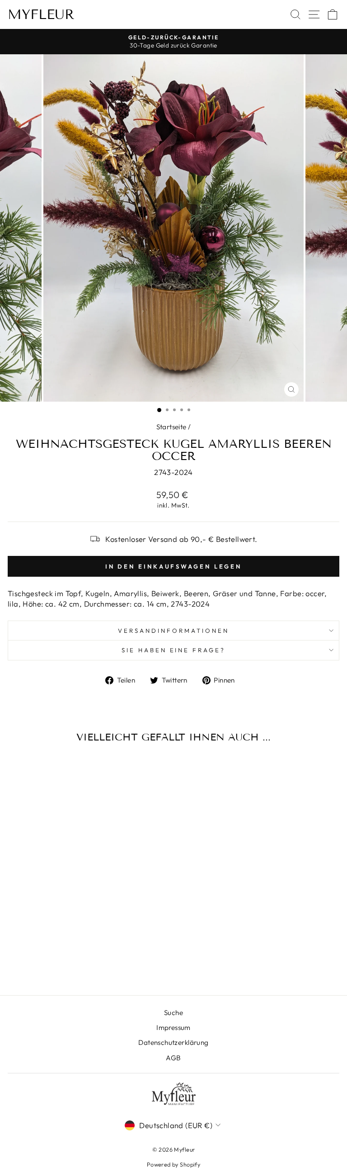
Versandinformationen (173, 630)
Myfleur (41, 14)
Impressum (173, 1027)
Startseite (171, 426)
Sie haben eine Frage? (173, 650)
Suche (173, 1012)
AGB (173, 1057)
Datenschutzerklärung (173, 1042)
